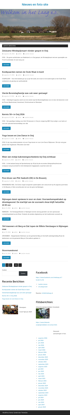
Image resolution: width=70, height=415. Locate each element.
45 (16, 265)
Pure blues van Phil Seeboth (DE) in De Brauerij (24, 178)
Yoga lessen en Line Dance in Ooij (18, 135)
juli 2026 (40, 340)
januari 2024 (42, 407)
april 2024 (41, 404)
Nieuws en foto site (35, 4)
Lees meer (6, 64)
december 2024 (43, 385)
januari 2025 (42, 383)
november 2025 (43, 359)
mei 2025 (41, 374)
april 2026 (41, 347)
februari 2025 (42, 381)
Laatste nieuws (29, 54)
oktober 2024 (42, 390)
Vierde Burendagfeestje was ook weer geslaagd (24, 93)
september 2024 (43, 393)
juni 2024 (41, 400)
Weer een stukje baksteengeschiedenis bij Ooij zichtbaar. (29, 156)
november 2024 (43, 388)
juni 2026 (41, 343)
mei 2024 (41, 402)
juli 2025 (40, 369)
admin (20, 54)
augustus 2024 (42, 395)
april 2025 (41, 376)
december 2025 (43, 357)
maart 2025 (41, 378)
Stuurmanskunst (10, 250)
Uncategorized (42, 287)
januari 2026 (42, 355)
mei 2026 (41, 345)
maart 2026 (41, 350)
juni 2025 (41, 371)
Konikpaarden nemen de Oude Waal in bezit (23, 72)
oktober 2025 (42, 362)
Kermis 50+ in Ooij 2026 (13, 114)
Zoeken (4, 270)
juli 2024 (40, 397)
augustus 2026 (42, 338)
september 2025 (43, 364)
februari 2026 (42, 352)
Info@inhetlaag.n (47, 293)
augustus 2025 (42, 366)
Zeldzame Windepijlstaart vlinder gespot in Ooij (25, 50)
